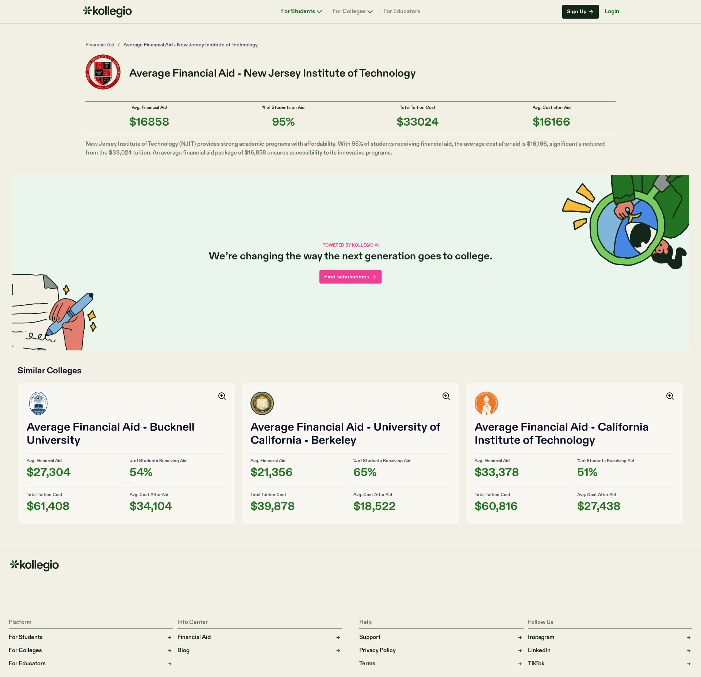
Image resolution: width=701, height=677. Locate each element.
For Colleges (349, 11)
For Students (298, 11)
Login (612, 11)
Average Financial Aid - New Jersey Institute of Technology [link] (190, 44)
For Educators (401, 11)
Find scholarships (346, 276)
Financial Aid (99, 44)
